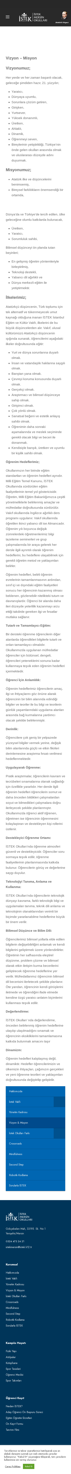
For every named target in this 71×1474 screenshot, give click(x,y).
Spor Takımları (14, 1380)
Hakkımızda (12, 1273)
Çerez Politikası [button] (12, 1466)
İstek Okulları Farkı (16, 1296)
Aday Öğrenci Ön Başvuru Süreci (24, 1412)
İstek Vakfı (11, 1278)
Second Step (13, 1314)
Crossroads (12, 1302)
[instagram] (42, 4)
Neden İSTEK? (14, 1406)
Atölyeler (11, 1357)
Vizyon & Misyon (15, 1290)
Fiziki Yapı (11, 1351)
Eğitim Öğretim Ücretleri (19, 1418)
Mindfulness (12, 1308)
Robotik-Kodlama (15, 1320)
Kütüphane (12, 1363)
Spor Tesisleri (13, 1369)
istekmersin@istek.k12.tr (19, 1247)
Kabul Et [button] (28, 1466)
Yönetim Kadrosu (15, 1284)
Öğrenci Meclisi (14, 1375)
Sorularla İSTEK (14, 1326)
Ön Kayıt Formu (14, 1424)
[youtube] (35, 4)
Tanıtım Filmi (12, 1430)
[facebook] (29, 4)
